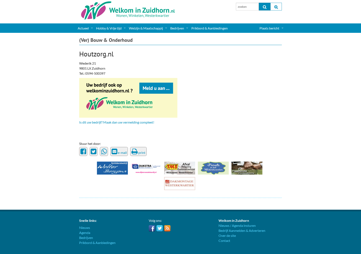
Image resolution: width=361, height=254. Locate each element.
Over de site (227, 235)
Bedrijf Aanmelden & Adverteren (242, 230)
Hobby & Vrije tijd (109, 28)
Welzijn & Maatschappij (146, 28)
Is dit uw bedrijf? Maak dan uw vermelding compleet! (116, 122)
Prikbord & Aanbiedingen (209, 28)
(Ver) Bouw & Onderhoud (106, 40)
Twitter (159, 228)
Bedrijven (177, 28)
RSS (167, 228)
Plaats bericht (269, 28)
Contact (224, 241)
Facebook (152, 228)
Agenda (84, 233)
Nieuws (84, 228)
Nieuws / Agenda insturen (237, 225)
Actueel (83, 28)
